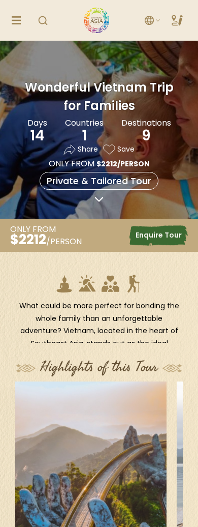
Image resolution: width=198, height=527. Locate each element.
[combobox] (152, 21)
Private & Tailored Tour (99, 180)
